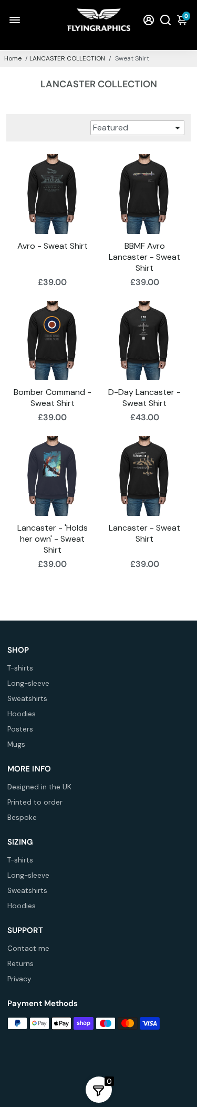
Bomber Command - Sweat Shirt (52, 398)
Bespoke (22, 817)
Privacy (19, 978)
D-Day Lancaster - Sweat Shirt (144, 398)
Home (13, 58)
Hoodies (21, 713)
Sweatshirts (27, 698)
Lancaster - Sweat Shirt (144, 533)
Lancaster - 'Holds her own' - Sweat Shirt (52, 538)
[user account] (148, 20)
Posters (20, 729)
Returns (20, 963)
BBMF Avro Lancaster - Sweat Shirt (144, 256)
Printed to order (35, 802)
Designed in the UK (39, 787)
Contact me (28, 948)
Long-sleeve (28, 683)
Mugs (16, 744)
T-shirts (20, 668)
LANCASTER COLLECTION (67, 58)
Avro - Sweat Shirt (52, 245)
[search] (165, 20)
